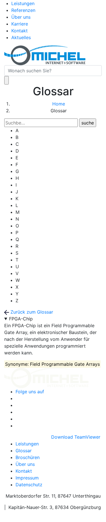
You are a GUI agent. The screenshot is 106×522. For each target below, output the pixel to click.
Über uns (21, 17)
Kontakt (19, 30)
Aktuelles (21, 37)
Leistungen (22, 3)
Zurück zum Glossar (31, 312)
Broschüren (28, 457)
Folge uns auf (30, 391)
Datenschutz (29, 484)
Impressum (27, 478)
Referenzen (23, 10)
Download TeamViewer (76, 437)
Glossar (24, 450)
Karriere (19, 24)
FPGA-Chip (21, 319)
